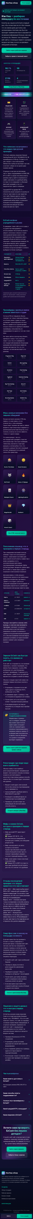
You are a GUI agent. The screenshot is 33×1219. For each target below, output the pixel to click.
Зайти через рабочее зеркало (16, 50)
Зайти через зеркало (16, 1149)
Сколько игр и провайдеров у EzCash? (13, 1102)
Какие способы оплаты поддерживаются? (11, 1094)
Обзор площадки (6, 1190)
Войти (8, 1216)
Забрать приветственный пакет (16, 56)
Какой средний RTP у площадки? (15, 1109)
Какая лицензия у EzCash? (12, 1115)
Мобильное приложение (8, 1198)
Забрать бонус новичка (16, 1155)
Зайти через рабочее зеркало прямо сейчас (16, 749)
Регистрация (26, 3)
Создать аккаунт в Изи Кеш (16, 810)
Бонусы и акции (6, 1196)
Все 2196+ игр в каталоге (17, 533)
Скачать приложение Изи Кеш (16, 992)
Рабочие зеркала (6, 1193)
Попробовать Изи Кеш (16, 87)
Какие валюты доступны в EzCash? (12, 1080)
